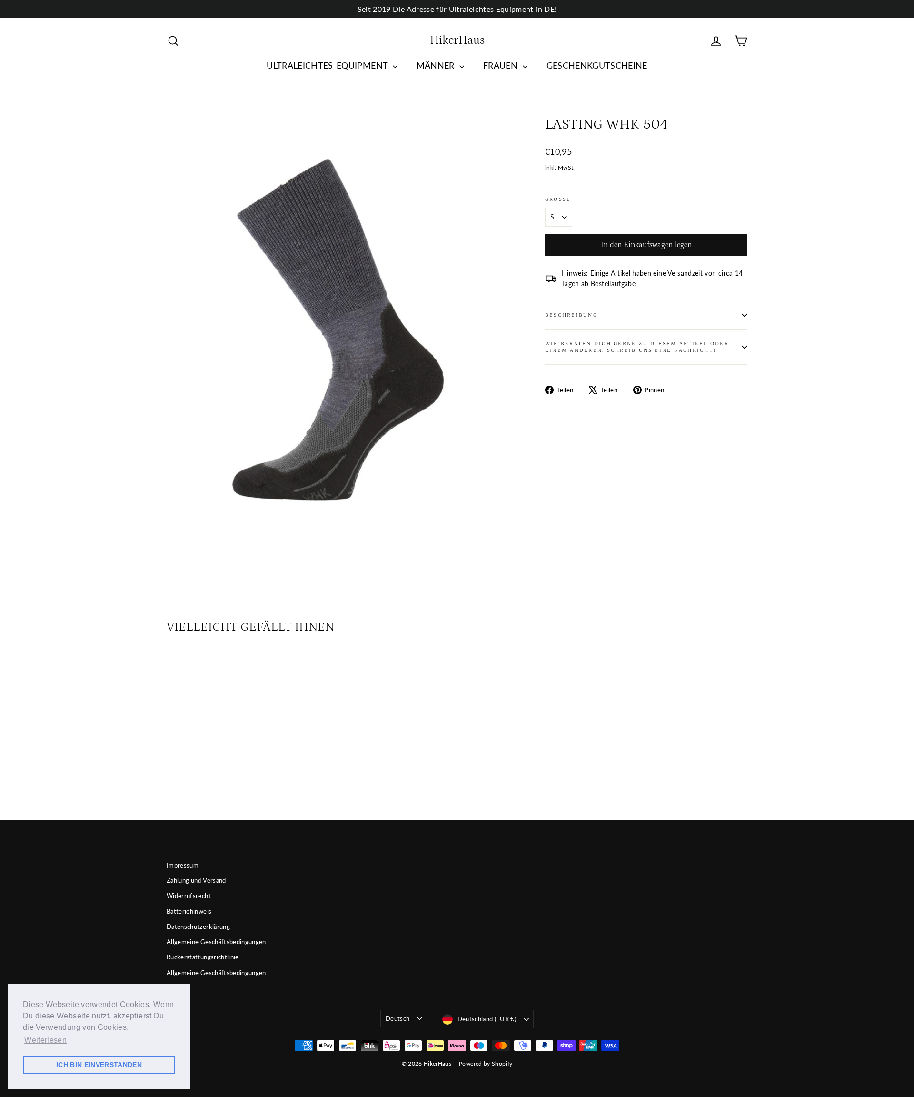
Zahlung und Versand (196, 880)
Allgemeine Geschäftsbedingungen (216, 942)
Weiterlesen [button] (45, 1040)
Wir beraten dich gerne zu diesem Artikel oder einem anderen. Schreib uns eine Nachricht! (637, 346)
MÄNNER (437, 65)
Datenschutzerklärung (198, 926)
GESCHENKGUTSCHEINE (596, 65)
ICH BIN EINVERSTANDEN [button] (99, 1064)
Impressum (183, 865)
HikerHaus (457, 40)
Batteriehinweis (189, 911)
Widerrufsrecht (189, 895)
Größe (558, 199)
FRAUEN (501, 65)
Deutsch (397, 1018)
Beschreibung (571, 315)
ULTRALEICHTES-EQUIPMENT (328, 65)
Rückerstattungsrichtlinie (203, 957)
